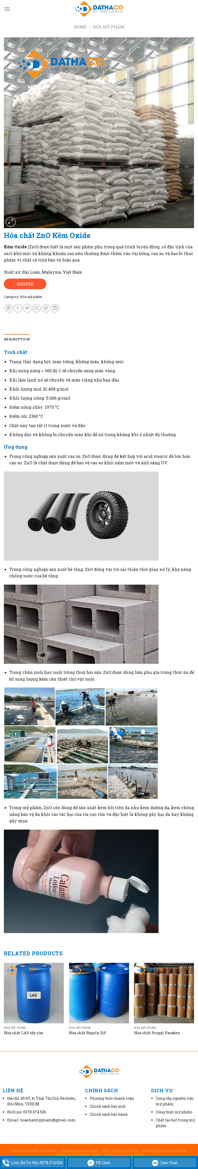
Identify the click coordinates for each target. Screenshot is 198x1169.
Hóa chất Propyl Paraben (157, 1033)
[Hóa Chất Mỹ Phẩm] (99, 9)
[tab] (17, 339)
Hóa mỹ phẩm (108, 26)
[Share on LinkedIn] (55, 308)
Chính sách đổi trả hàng (33, 1151)
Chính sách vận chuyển (164, 1151)
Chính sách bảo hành (124, 1154)
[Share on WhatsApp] (8, 308)
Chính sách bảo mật (79, 1151)
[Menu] (7, 9)
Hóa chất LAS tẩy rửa (23, 1033)
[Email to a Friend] (36, 308)
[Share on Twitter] (27, 308)
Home (80, 26)
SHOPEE (25, 284)
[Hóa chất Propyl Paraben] (164, 993)
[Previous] (4, 1006)
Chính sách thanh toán (78, 1154)
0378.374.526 (34, 1112)
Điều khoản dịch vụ (120, 1151)
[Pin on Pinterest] (46, 308)
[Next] (194, 1006)
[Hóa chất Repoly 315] (99, 993)
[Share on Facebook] (18, 308)
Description (17, 339)
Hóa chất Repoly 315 (87, 1033)
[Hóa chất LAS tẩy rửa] (34, 993)
